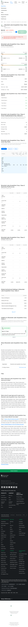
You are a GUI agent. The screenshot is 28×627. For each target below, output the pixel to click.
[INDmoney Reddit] (14, 487)
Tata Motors (3, 521)
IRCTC (2, 538)
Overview (4, 148)
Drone (20, 531)
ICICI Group (3, 570)
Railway (11, 540)
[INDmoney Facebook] (2, 487)
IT (10, 523)
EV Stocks (21, 523)
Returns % (10, 148)
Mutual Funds (23, 2)
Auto (11, 527)
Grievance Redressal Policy (20, 504)
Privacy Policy (19, 496)
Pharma (11, 525)
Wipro (2, 544)
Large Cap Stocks (13, 552)
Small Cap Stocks (13, 556)
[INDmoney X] (7, 487)
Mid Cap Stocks (13, 554)
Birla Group (3, 560)
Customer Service (11, 502)
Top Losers (21, 557)
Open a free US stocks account (11, 419)
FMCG (11, 529)
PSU (11, 538)
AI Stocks (21, 521)
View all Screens (13, 566)
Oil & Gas (11, 546)
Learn (10, 499)
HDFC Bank (3, 525)
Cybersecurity (22, 535)
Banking (11, 521)
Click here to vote (22, 367)
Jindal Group (3, 572)
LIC (1, 542)
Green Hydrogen (22, 533)
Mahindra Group (4, 564)
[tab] (5, 515)
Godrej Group (3, 568)
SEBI (9, 592)
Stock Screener (13, 568)
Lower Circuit (21, 567)
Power (11, 533)
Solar (20, 529)
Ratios (16, 148)
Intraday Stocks (22, 573)
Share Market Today (23, 553)
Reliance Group (4, 556)
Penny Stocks (12, 558)
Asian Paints (3, 548)
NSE (11, 592)
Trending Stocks (22, 569)
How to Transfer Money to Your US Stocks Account (12, 424)
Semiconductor (22, 527)
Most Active (21, 559)
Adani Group (3, 554)
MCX (17, 592)
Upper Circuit (21, 565)
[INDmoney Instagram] (11, 487)
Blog (9, 497)
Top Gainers (21, 555)
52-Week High (21, 561)
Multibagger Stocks (14, 564)
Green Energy (21, 525)
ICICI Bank (3, 531)
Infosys (2, 533)
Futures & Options (3, 502)
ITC (1, 540)
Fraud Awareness (12, 505)
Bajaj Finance (3, 535)
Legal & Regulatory (20, 501)
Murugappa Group (4, 574)
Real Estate (12, 536)
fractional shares (4, 464)
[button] (15, 32)
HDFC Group (3, 562)
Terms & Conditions (20, 499)
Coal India (3, 546)
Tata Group (3, 552)
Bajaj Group (3, 558)
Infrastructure (12, 535)
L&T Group (3, 566)
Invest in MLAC (14, 470)
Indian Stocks (15, 2)
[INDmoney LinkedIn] (4, 487)
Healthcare (12, 548)
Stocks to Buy (21, 571)
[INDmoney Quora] (16, 487)
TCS (2, 529)
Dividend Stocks (13, 560)
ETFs (19, 2)
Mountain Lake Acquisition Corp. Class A (7, 165)
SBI (1, 527)
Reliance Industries (4, 523)
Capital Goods (12, 542)
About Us (10, 495)
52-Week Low (21, 563)
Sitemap (10, 507)
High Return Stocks (13, 562)
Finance (11, 544)
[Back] (2, 22)
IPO (26, 2)
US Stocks (11, 2)
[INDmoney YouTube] (9, 487)
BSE (14, 592)
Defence (11, 531)
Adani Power (3, 536)
